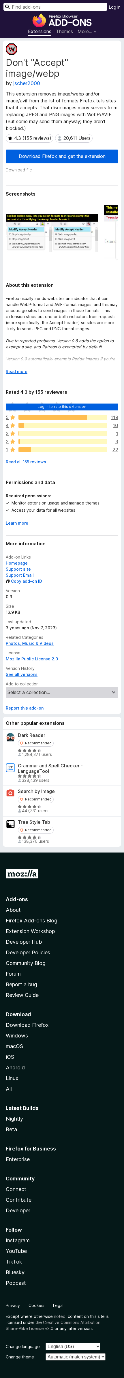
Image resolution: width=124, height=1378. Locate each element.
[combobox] (55, 7)
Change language (23, 1346)
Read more (16, 371)
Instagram (18, 1240)
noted (59, 1316)
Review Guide (22, 995)
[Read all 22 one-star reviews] (62, 449)
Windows (17, 1036)
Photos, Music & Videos (30, 643)
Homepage (17, 563)
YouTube (16, 1251)
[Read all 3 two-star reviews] (62, 441)
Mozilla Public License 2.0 (32, 658)
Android (15, 1067)
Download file (19, 169)
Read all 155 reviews (26, 461)
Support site (18, 569)
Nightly (14, 1119)
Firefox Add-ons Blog (31, 921)
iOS (10, 1057)
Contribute (18, 1200)
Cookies (36, 1305)
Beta (11, 1129)
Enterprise (18, 1159)
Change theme (20, 1356)
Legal (58, 1305)
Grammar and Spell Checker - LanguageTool (50, 768)
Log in (115, 7)
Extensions (39, 31)
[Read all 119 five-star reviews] (62, 417)
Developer (18, 1210)
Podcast (16, 1283)
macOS (14, 1046)
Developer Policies (28, 952)
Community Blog (26, 963)
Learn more (17, 523)
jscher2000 (26, 83)
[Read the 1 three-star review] (62, 433)
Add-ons (17, 899)
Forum (13, 974)
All (9, 1089)
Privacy (13, 1305)
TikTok (14, 1262)
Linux (12, 1078)
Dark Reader (31, 735)
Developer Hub (24, 942)
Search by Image (36, 791)
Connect (16, 1189)
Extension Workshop (30, 931)
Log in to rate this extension (62, 406)
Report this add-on (25, 708)
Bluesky (15, 1272)
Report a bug (21, 984)
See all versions (21, 674)
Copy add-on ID (26, 581)
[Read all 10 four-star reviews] (62, 425)
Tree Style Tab (34, 822)
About (13, 910)
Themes (64, 31)
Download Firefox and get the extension (62, 156)
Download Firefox (27, 1025)
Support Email (20, 575)
